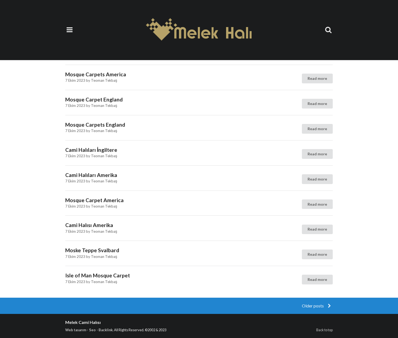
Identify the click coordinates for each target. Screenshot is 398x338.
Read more (317, 78)
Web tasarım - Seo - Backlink (89, 330)
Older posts (313, 305)
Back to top (324, 330)
